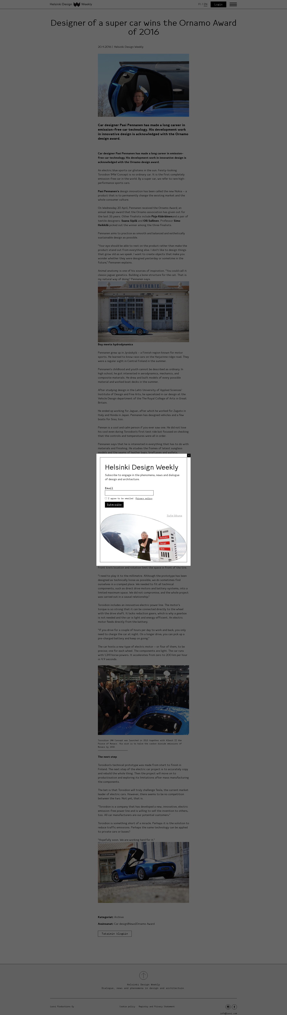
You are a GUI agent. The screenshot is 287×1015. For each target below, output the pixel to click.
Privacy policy (144, 498)
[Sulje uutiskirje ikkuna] (189, 455)
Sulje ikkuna (174, 515)
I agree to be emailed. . (131, 498)
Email (109, 488)
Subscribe (114, 504)
